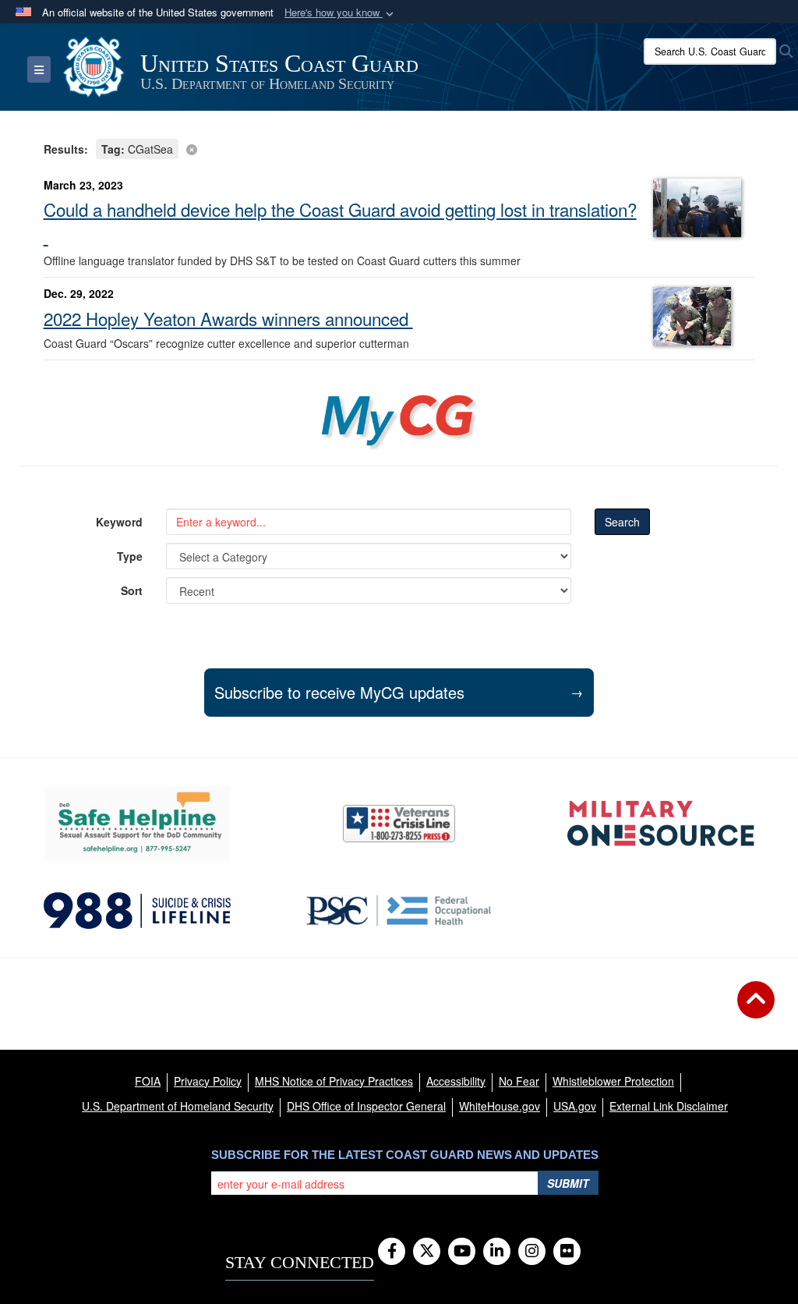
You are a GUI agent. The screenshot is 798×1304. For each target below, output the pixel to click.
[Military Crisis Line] (399, 824)
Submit (568, 1183)
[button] (340, 13)
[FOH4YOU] (399, 910)
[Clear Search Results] (399, 148)
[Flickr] (567, 1252)
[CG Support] (661, 824)
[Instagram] (532, 1252)
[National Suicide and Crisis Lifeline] (137, 910)
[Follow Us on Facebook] (391, 1252)
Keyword (119, 522)
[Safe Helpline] (137, 823)
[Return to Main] (756, 1009)
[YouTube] (461, 1252)
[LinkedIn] (496, 1252)
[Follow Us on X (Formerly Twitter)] (426, 1252)
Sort (132, 590)
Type (130, 556)
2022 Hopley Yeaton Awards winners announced (228, 318)
